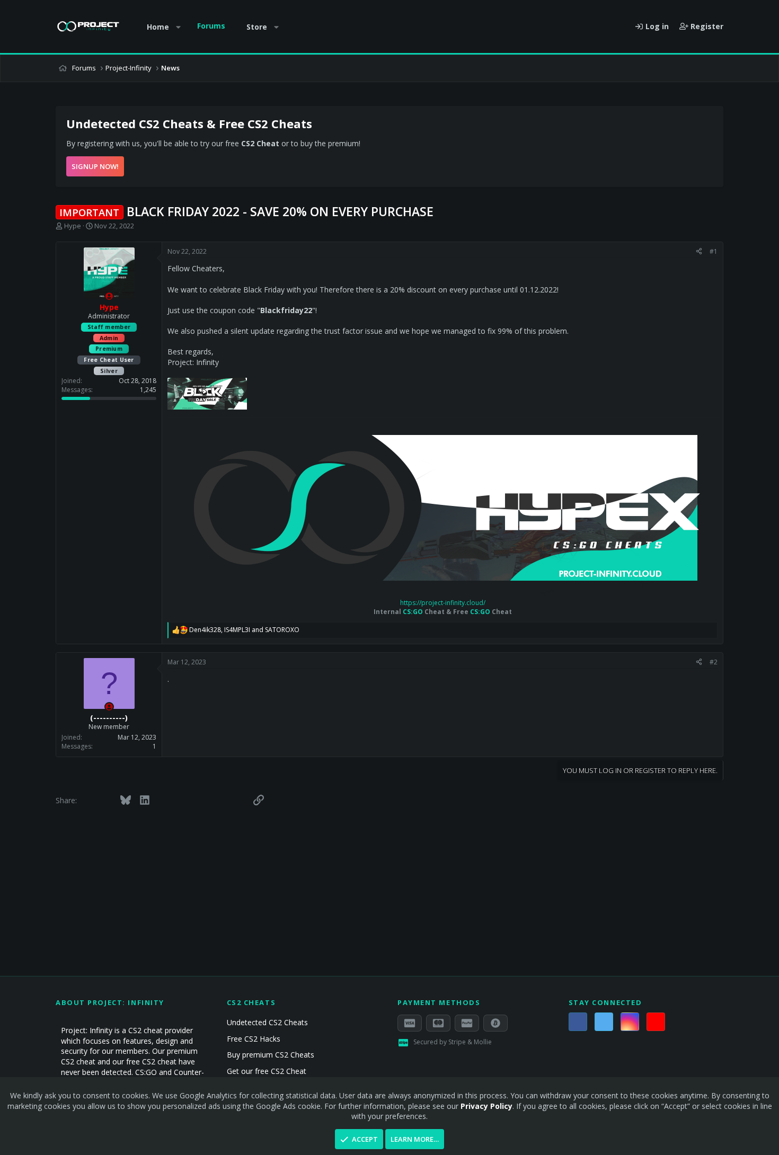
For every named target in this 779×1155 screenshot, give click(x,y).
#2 (714, 662)
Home (158, 27)
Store (256, 27)
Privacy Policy (486, 1106)
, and (244, 630)
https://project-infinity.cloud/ (442, 602)
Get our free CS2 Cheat (266, 1071)
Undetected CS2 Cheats (267, 1022)
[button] (179, 27)
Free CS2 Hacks (253, 1039)
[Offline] (109, 296)
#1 (714, 251)
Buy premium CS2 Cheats (270, 1055)
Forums (211, 26)
